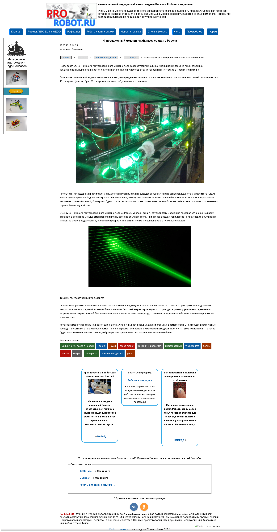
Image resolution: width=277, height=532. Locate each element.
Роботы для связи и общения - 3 (98, 485)
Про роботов (194, 31)
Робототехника (118, 529)
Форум (213, 31)
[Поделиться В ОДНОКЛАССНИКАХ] (144, 507)
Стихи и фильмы (158, 31)
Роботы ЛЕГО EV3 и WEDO (44, 31)
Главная (16, 31)
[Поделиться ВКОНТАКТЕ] (134, 507)
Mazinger (85, 478)
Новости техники (131, 31)
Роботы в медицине (140, 380)
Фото (177, 31)
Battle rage (86, 471)
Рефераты (73, 31)
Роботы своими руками (100, 31)
